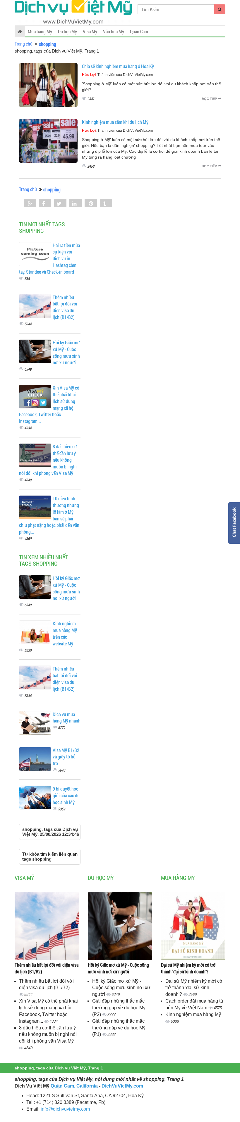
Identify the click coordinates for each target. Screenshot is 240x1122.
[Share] (30, 203)
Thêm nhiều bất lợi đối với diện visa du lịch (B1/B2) (65, 307)
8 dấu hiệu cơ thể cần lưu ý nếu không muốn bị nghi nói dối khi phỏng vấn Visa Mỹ (48, 1034)
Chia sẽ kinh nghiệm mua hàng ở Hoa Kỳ (118, 66)
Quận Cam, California (74, 1085)
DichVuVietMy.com (122, 1085)
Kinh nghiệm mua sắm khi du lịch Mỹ (115, 122)
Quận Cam (139, 31)
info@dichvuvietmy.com (65, 1109)
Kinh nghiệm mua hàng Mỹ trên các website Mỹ (65, 633)
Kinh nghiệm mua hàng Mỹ (193, 1014)
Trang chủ (23, 44)
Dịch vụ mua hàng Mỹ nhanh (66, 717)
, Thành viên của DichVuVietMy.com (117, 75)
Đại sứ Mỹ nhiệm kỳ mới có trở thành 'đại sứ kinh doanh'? (188, 968)
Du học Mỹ (67, 31)
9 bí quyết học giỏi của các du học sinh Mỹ (66, 795)
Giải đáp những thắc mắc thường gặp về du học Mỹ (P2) (118, 1007)
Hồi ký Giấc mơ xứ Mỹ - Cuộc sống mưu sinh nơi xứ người (66, 352)
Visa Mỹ (90, 31)
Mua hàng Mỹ (40, 31)
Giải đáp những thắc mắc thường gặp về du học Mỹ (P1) (118, 1028)
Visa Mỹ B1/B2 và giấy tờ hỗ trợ (66, 757)
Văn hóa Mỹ (113, 31)
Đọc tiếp (210, 98)
